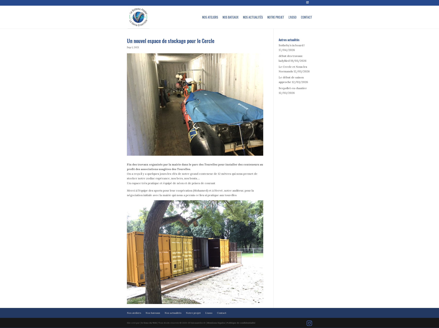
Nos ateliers (210, 17)
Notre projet (275, 17)
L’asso (292, 17)
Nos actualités (253, 17)
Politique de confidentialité (241, 322)
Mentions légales (216, 322)
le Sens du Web (149, 322)
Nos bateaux (231, 17)
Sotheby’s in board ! (292, 45)
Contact (306, 17)
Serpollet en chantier (293, 88)
